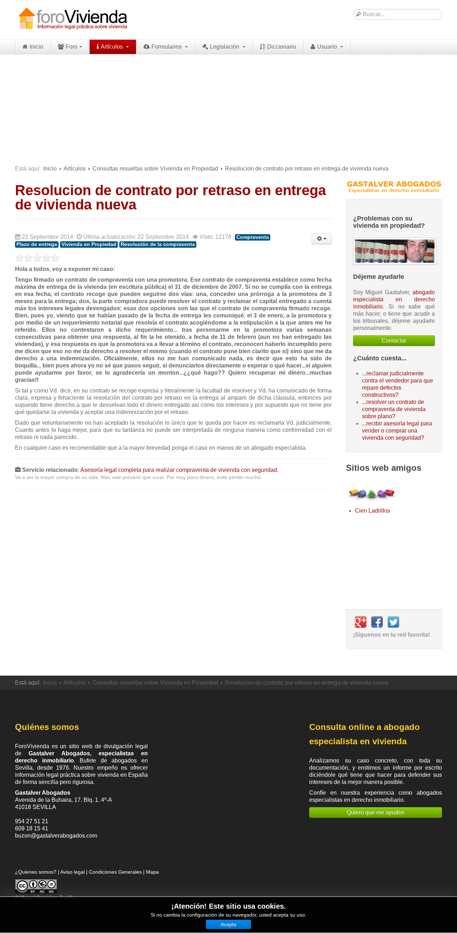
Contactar (394, 340)
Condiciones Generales (115, 872)
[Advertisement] (228, 108)
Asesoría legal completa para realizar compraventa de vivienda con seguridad (178, 470)
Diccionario (281, 47)
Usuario (327, 47)
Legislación (225, 47)
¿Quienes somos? (35, 872)
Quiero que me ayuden (376, 812)
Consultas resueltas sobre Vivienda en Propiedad (155, 169)
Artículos (112, 47)
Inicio (36, 47)
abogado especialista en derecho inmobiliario (394, 299)
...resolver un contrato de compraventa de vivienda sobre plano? (394, 409)
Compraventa (252, 237)
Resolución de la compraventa (158, 244)
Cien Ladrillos (372, 511)
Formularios (167, 47)
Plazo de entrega (36, 244)
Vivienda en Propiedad (88, 244)
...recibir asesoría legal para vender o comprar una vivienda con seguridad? (397, 430)
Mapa (152, 872)
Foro (71, 47)
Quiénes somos (47, 727)
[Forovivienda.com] (72, 19)
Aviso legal (72, 872)
